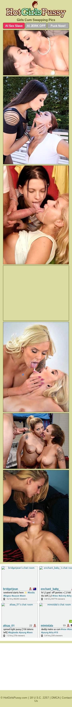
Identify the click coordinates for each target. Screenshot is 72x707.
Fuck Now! (58, 25)
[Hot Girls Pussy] (36, 9)
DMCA (55, 697)
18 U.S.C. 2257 (39, 697)
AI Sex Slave (14, 25)
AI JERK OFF (36, 25)
